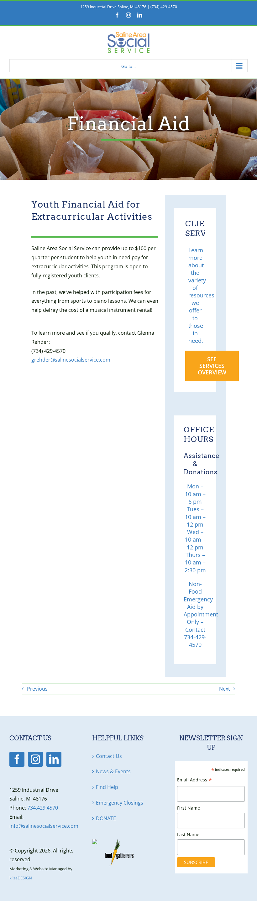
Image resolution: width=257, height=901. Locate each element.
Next (224, 688)
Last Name (188, 834)
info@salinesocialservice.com (43, 825)
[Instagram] (35, 759)
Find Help (107, 787)
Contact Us (109, 756)
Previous (37, 688)
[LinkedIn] (53, 759)
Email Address (194, 780)
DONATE (106, 818)
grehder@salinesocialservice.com (70, 359)
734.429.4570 (42, 807)
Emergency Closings (119, 802)
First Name (188, 808)
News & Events (113, 771)
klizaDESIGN (20, 878)
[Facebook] (16, 759)
